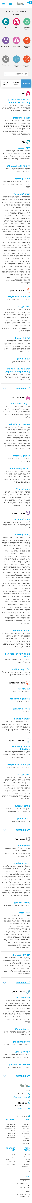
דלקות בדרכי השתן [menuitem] (10, 1159)
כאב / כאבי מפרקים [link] (16, 65)
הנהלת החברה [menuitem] (26, 1133)
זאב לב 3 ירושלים (21, 1109)
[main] (16, 540)
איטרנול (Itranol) (22, 179)
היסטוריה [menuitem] (27, 1138)
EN (3, 3)
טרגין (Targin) (24, 307)
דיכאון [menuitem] (28, 1162)
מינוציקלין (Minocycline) (18, 166)
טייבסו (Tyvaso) (23, 489)
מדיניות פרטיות (21, 1116)
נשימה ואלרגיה (16, 46)
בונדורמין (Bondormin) (19, 699)
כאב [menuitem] (29, 1171)
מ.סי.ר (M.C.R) (23, 359)
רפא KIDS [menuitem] (27, 1164)
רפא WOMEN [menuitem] (26, 1166)
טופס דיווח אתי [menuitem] (26, 1126)
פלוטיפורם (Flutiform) (19, 424)
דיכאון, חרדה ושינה (26, 65)
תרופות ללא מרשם (16, 83)
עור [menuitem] (29, 1169)
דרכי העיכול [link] (5, 65)
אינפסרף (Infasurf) (21, 456)
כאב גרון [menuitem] (28, 1159)
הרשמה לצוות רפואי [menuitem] (25, 1187)
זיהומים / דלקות (5, 46)
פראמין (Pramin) (22, 845)
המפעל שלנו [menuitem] (26, 1131)
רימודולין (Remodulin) (20, 468)
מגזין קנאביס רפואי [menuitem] (10, 1126)
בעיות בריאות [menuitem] (26, 1181)
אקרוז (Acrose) (23, 998)
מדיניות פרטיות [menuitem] (11, 1133)
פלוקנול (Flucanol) (21, 194)
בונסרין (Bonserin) (21, 709)
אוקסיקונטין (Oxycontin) (18, 297)
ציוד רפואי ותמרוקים (6, 83)
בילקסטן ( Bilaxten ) (20, 404)
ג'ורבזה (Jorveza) (22, 903)
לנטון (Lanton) (23, 913)
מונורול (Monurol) (21, 118)
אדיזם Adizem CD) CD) (19, 1064)
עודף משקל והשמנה (27, 28)
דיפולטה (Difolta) (22, 1052)
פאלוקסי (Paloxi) (22, 338)
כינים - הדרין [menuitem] (12, 1162)
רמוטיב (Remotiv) (22, 719)
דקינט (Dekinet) (22, 1029)
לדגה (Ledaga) (23, 148)
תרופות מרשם (26, 83)
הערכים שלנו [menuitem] (26, 1129)
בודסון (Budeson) (22, 863)
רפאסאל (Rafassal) (21, 955)
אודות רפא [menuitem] (27, 1124)
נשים (16, 27)
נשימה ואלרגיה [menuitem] (26, 1157)
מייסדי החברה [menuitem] (26, 1136)
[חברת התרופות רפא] (20, 4)
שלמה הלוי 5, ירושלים (20, 1097)
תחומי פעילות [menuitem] (26, 1141)
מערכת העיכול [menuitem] (26, 1154)
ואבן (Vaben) (24, 689)
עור (5, 27)
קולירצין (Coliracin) (21, 669)
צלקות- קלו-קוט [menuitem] (11, 1164)
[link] (10, 4)
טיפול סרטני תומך (26, 47)
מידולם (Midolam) (21, 1042)
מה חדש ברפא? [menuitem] (11, 1124)
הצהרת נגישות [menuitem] (26, 1143)
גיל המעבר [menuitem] (12, 1154)
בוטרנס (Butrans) (22, 806)
